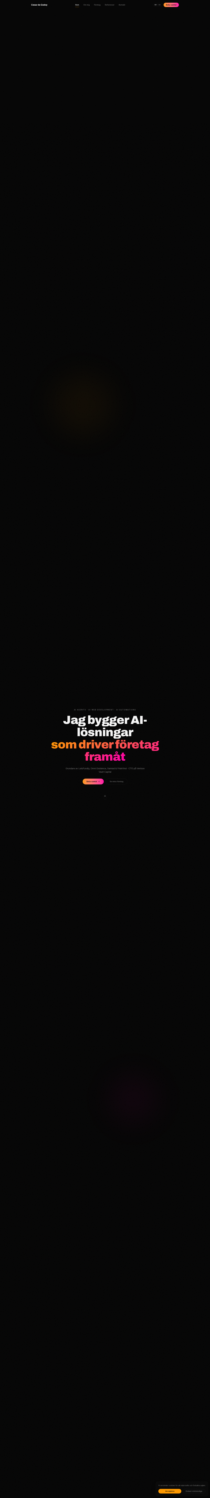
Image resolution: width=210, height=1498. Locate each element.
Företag (97, 5)
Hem (77, 5)
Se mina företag (116, 781)
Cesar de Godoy (39, 5)
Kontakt (122, 5)
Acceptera (169, 1491)
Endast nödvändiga (194, 1491)
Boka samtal (171, 5)
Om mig (86, 5)
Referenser (109, 5)
